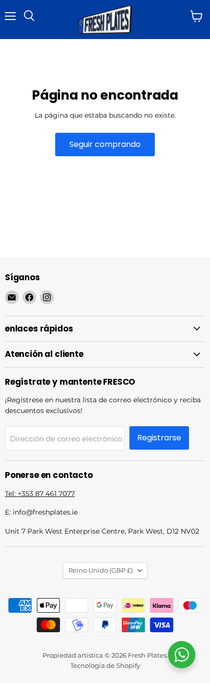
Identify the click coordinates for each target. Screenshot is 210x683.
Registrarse (159, 437)
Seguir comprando (105, 144)
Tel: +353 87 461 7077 (40, 493)
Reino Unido (100, 570)
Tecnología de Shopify (105, 665)
